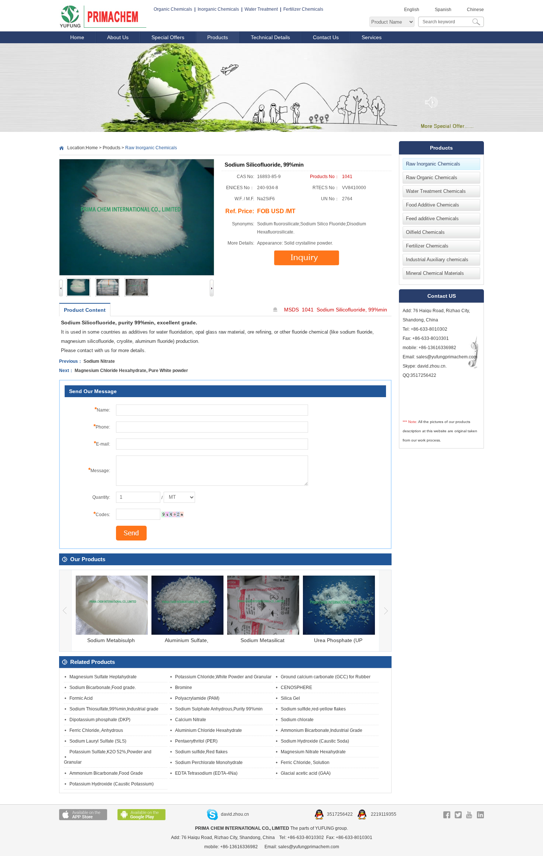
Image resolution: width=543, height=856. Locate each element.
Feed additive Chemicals (432, 218)
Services (372, 37)
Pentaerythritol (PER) (196, 741)
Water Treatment (261, 9)
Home (77, 37)
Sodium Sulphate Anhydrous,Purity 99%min (219, 709)
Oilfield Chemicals (425, 232)
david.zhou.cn (235, 814)
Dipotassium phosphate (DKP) (99, 719)
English (411, 9)
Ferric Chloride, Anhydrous (96, 730)
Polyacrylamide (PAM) (197, 698)
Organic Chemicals (173, 9)
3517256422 (340, 814)
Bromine (183, 687)
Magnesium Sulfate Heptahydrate (103, 676)
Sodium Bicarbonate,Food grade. (102, 687)
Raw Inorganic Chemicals (433, 164)
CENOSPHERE (296, 687)
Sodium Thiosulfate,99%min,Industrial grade (113, 709)
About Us (118, 37)
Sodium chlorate (297, 719)
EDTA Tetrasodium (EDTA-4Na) (206, 773)
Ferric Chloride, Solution (305, 762)
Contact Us (326, 37)
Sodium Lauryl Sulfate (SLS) (97, 741)
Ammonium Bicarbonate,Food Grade (106, 773)
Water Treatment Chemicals (436, 191)
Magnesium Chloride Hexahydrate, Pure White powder (131, 370)
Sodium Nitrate (99, 361)
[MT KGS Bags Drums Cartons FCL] (179, 497)
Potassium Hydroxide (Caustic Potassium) (111, 784)
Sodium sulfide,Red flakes (201, 751)
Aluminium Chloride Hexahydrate (208, 730)
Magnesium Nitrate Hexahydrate (313, 751)
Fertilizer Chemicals (303, 9)
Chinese (475, 9)
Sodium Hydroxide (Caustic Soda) (315, 741)
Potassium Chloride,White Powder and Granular (223, 676)
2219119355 (383, 814)
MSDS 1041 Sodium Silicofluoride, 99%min (335, 310)
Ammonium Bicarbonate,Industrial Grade (321, 730)
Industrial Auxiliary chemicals (437, 259)
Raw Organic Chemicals (431, 177)
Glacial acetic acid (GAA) (306, 773)
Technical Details (270, 37)
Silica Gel (290, 698)
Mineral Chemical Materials (435, 273)
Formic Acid (81, 698)
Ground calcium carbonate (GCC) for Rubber (325, 676)
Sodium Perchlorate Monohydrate (209, 762)
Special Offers (167, 37)
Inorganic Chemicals (218, 9)
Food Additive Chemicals (432, 205)
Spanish (443, 9)
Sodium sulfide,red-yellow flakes (313, 709)
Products (217, 37)
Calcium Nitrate (190, 719)
